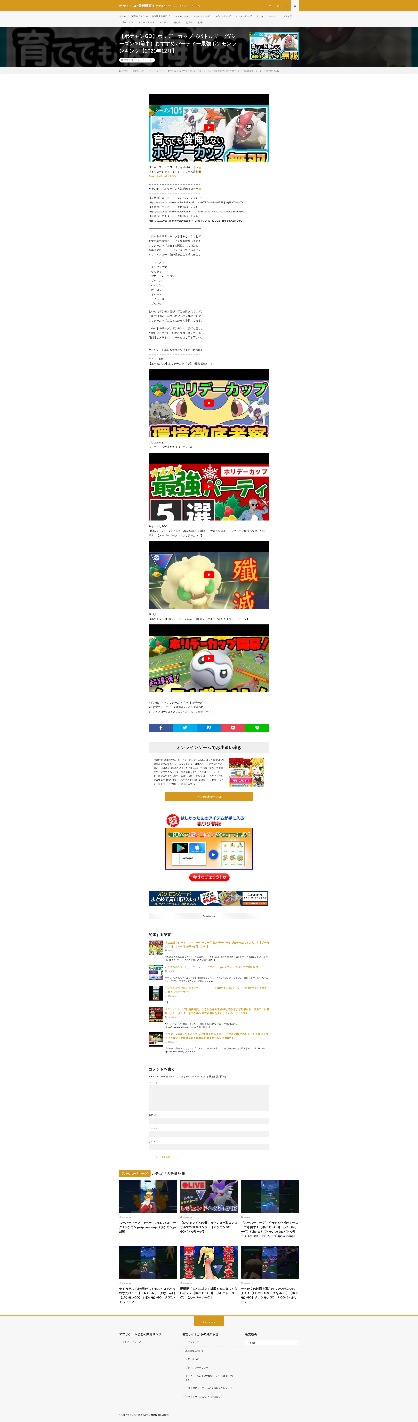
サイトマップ (192, 1342)
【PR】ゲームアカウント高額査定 (202, 1396)
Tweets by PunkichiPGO (162, 176)
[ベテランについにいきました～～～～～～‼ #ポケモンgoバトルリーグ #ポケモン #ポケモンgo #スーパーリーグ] (156, 993)
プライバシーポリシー (196, 1367)
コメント (153, 1082)
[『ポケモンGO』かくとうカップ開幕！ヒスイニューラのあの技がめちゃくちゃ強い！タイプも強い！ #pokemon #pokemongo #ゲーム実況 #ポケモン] (156, 1039)
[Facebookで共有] (161, 728)
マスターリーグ (244, 16)
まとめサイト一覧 (131, 1342)
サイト (152, 1141)
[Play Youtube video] (209, 128)
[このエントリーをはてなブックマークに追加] (209, 728)
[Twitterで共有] (185, 728)
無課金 (188, 22)
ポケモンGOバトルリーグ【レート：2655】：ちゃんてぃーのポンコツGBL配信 (211, 967)
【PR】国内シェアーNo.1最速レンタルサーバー (209, 1388)
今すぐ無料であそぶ (209, 796)
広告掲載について (194, 1350)
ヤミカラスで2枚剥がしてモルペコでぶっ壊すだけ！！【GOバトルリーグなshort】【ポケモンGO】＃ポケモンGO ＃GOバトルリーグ (147, 1295)
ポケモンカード (146, 22)
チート (272, 16)
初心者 (177, 22)
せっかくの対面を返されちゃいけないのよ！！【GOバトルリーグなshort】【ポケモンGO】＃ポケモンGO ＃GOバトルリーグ (269, 1295)
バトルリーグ (181, 16)
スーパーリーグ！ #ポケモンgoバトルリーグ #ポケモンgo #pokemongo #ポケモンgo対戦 (147, 1227)
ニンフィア (286, 16)
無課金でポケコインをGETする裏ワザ (150, 16)
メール (153, 1128)
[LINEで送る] (257, 728)
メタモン (164, 22)
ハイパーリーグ (223, 16)
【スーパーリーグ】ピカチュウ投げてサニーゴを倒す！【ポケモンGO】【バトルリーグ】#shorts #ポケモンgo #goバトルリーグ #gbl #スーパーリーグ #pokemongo (269, 1229)
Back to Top (209, 1322)
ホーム (122, 16)
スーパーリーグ (201, 16)
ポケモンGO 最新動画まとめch (153, 1414)
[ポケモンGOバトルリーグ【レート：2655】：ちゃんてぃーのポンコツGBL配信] (156, 972)
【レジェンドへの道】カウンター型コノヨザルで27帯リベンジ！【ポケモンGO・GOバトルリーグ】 (209, 1227)
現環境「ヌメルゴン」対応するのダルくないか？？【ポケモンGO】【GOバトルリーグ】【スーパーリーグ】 (209, 1293)
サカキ (260, 16)
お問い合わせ (192, 1359)
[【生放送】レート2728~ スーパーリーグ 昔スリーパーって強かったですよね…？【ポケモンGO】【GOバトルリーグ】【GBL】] (156, 947)
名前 (152, 1115)
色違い (200, 22)
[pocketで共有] (233, 728)
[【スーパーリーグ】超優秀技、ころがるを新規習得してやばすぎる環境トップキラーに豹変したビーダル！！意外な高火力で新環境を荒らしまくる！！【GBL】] (156, 1014)
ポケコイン (127, 22)
